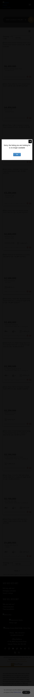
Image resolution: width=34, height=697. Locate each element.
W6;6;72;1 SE (9, 110)
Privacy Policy (21, 659)
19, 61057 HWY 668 (16, 502)
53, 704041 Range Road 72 (16, 369)
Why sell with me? (9, 604)
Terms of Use (17, 692)
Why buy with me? (9, 588)
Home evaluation (8, 607)
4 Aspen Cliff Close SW (11, 546)
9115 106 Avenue (9, 281)
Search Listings (8, 593)
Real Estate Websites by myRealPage (17, 661)
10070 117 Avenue (10, 413)
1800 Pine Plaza (9, 237)
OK (26, 692)
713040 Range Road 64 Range (16, 457)
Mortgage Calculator (9, 591)
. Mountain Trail (9, 196)
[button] (5, 648)
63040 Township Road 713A (13, 69)
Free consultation (8, 609)
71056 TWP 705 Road (16, 325)
